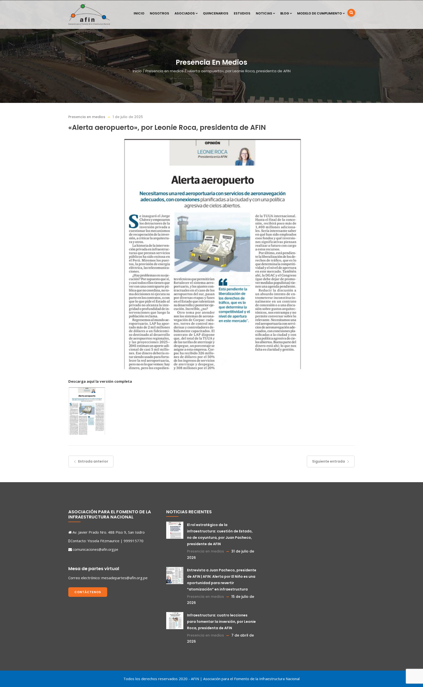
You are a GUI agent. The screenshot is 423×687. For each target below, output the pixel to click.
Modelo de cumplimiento (319, 13)
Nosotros (159, 13)
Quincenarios (215, 13)
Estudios (242, 13)
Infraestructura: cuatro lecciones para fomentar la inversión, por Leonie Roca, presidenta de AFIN (221, 621)
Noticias (264, 13)
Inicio (139, 13)
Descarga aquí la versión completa (100, 381)
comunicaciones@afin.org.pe (95, 549)
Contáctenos (87, 592)
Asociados (185, 13)
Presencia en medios (164, 71)
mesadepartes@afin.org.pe (124, 577)
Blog (284, 13)
